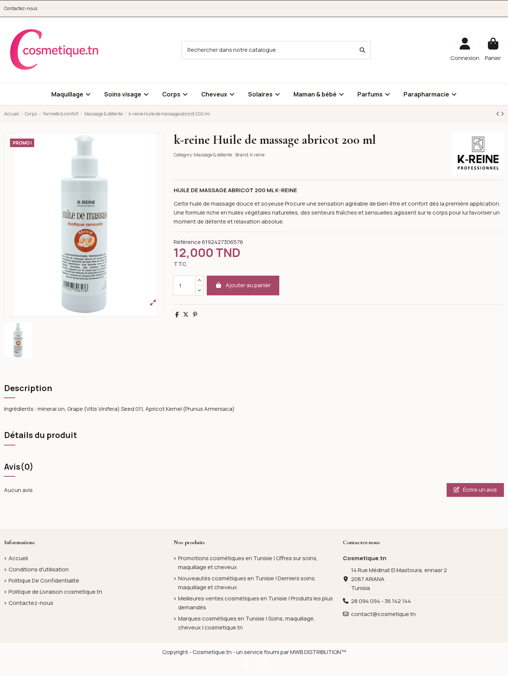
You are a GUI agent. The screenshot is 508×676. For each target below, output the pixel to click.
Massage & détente (213, 155)
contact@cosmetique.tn (383, 614)
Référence (187, 242)
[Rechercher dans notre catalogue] (362, 50)
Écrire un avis (479, 489)
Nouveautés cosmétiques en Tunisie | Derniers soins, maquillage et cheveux (247, 582)
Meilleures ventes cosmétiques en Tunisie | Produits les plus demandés (255, 602)
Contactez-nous (20, 8)
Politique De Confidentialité (44, 580)
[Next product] (502, 114)
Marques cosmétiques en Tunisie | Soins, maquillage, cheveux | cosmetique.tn (246, 623)
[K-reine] (478, 153)
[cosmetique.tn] (54, 50)
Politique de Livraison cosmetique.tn (55, 592)
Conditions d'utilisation (39, 569)
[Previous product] (498, 114)
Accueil (18, 558)
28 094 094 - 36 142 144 (381, 601)
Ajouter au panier (248, 285)
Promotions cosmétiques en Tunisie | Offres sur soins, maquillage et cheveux (248, 562)
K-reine (257, 155)
